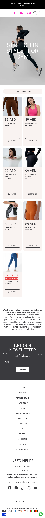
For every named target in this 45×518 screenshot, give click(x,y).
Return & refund (22, 398)
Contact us (22, 424)
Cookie (22, 408)
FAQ (22, 429)
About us (22, 393)
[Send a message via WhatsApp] (41, 514)
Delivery (22, 444)
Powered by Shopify (31, 508)
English (20, 501)
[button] (4, 13)
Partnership (22, 434)
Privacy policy (22, 403)
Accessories (22, 439)
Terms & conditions (22, 413)
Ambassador (22, 418)
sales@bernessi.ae (22, 466)
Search (22, 388)
